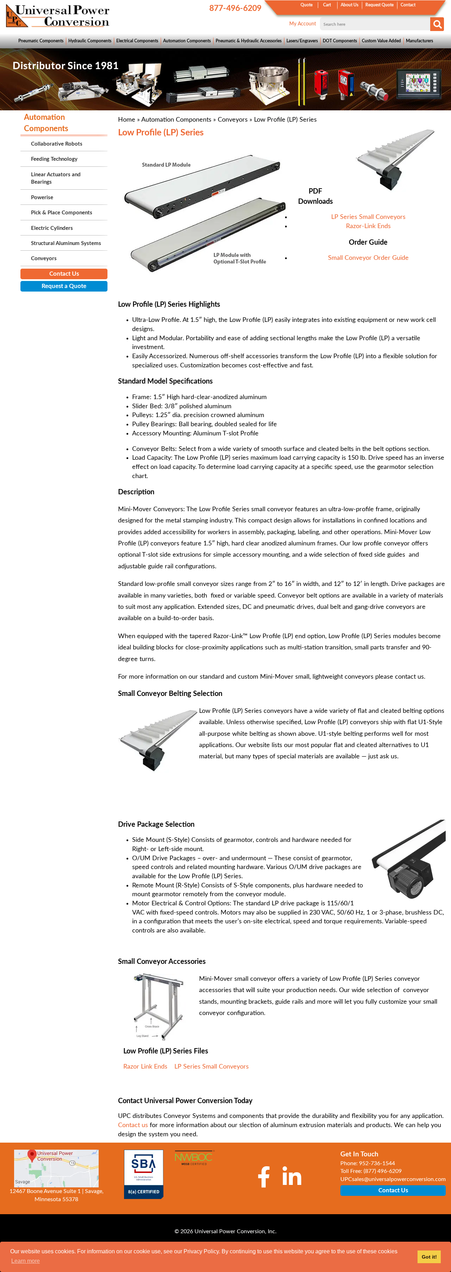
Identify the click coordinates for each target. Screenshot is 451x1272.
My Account (302, 24)
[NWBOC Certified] (194, 1161)
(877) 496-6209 (383, 1171)
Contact (408, 5)
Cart (327, 5)
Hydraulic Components (89, 41)
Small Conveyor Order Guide (368, 258)
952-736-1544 (377, 1163)
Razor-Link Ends (368, 226)
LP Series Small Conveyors (368, 217)
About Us (349, 5)
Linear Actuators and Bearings (56, 178)
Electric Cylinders (52, 228)
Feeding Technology (54, 159)
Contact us (133, 1125)
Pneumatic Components (40, 41)
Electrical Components (137, 41)
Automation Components (187, 41)
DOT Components (340, 41)
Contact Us (64, 274)
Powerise (42, 197)
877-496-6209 (235, 8)
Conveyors (233, 120)
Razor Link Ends (145, 1067)
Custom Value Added (381, 41)
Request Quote (379, 5)
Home (126, 120)
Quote (307, 5)
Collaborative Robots (56, 144)
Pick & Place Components (61, 212)
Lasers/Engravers (302, 41)
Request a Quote (64, 286)
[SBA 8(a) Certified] (143, 1174)
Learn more (25, 1261)
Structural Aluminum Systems (66, 243)
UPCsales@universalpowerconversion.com (393, 1179)
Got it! (429, 1257)
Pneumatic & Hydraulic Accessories (249, 41)
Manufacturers (419, 41)
